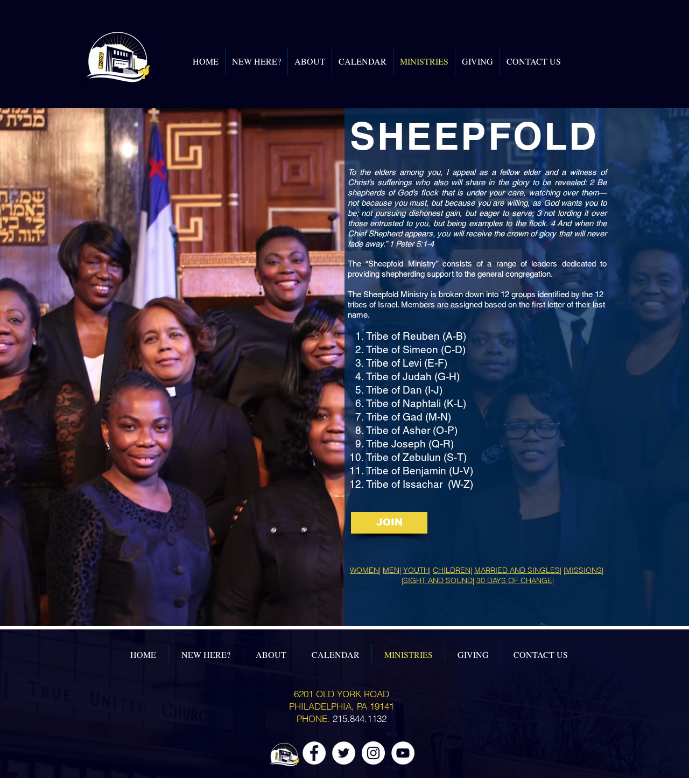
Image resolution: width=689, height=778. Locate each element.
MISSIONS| (584, 570)
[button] (389, 523)
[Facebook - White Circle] (314, 753)
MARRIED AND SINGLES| (517, 570)
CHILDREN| (452, 570)
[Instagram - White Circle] (373, 753)
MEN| (392, 570)
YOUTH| (417, 570)
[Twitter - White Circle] (343, 753)
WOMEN (364, 570)
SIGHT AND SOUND (438, 580)
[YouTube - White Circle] (402, 753)
